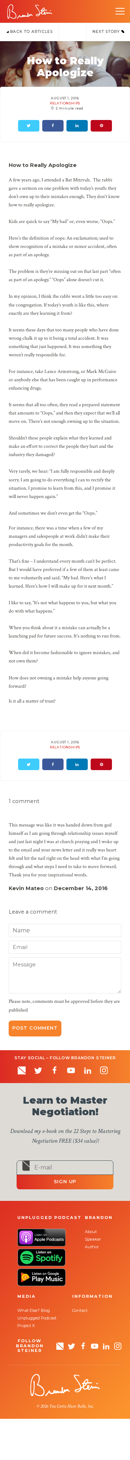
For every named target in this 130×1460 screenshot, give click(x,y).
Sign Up (65, 1181)
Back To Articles (31, 31)
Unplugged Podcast (36, 1318)
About (91, 1231)
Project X (26, 1325)
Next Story (106, 31)
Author (92, 1246)
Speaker (93, 1239)
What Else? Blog (33, 1310)
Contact (79, 1310)
